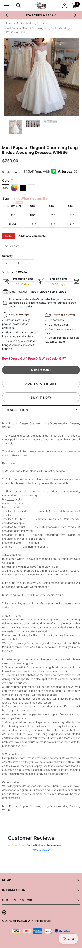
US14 (12, 224)
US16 (33, 224)
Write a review (41, 850)
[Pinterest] (4, 912)
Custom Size (12, 206)
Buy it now (41, 397)
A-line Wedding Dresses (32, 23)
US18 (52, 224)
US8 (33, 215)
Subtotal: (8, 272)
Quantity (7, 256)
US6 (12, 215)
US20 (70, 224)
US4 (71, 206)
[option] (41, 15)
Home (8, 23)
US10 (52, 215)
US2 (51, 206)
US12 (71, 215)
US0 (33, 206)
